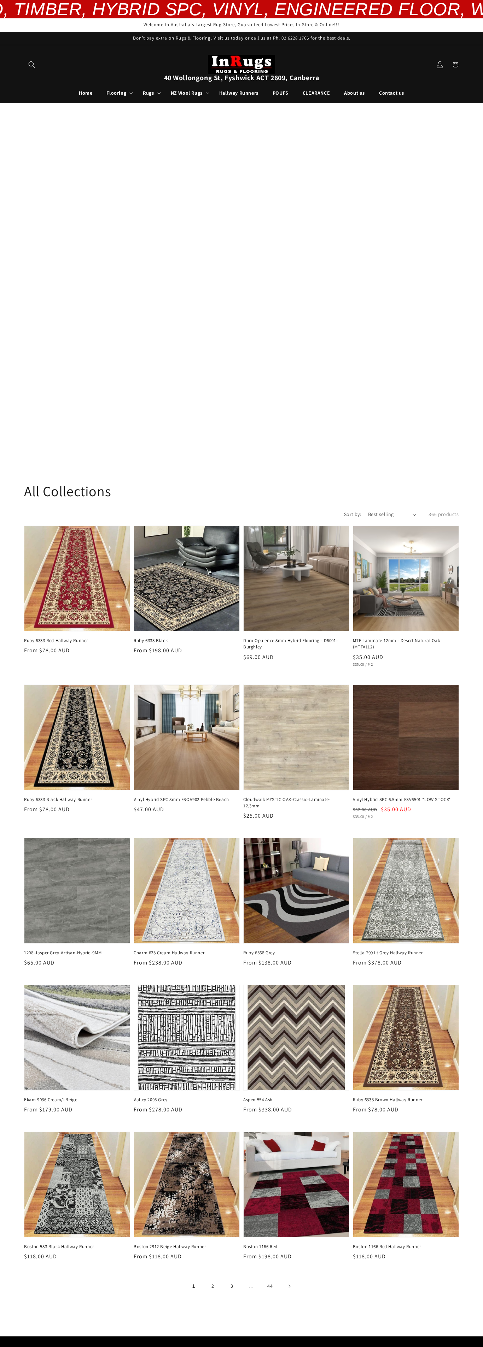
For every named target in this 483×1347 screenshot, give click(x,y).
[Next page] (289, 1286)
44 (270, 1286)
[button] (32, 65)
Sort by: (352, 514)
